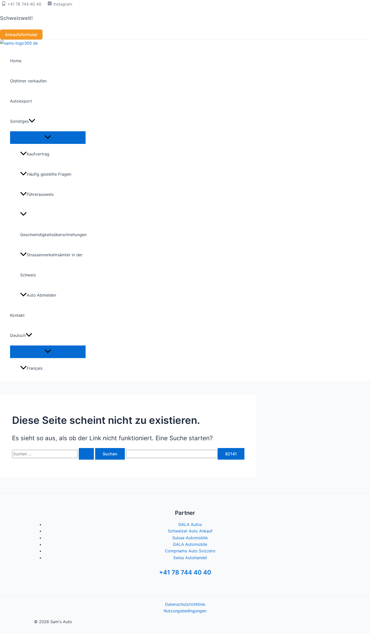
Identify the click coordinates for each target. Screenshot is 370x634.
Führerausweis (40, 194)
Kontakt (17, 315)
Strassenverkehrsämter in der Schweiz (51, 264)
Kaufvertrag (38, 153)
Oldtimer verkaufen (28, 80)
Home (15, 60)
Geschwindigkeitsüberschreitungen (53, 234)
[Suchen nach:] (53, 453)
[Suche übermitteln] (86, 454)
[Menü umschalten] (48, 137)
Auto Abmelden (41, 295)
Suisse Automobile (190, 537)
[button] (21, 34)
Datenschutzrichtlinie (185, 604)
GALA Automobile (190, 544)
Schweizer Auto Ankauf (190, 530)
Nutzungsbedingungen (185, 610)
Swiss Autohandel (190, 557)
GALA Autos (190, 524)
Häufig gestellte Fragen (49, 174)
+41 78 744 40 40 (185, 572)
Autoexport (21, 101)
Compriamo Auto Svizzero (190, 550)
